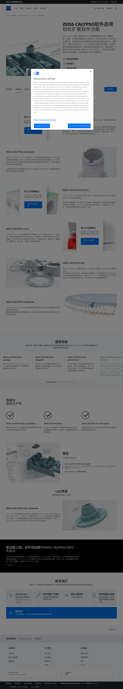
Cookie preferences (42, 126)
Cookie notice (39, 120)
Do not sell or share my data (79, 126)
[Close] (91, 71)
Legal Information (50, 120)
